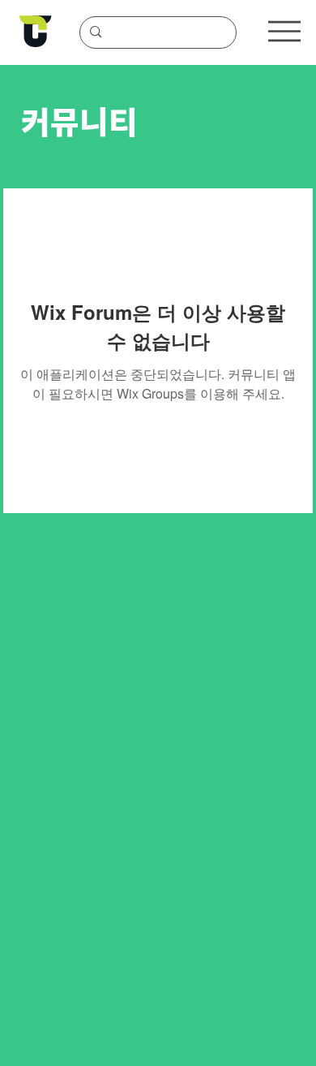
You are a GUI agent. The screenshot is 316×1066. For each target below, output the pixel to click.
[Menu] (284, 31)
